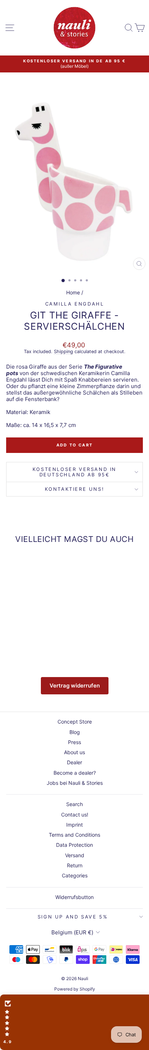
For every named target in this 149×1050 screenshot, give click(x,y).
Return (74, 865)
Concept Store (75, 721)
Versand (74, 855)
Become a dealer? (75, 773)
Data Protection (74, 845)
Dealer (74, 762)
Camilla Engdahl (74, 304)
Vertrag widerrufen (75, 685)
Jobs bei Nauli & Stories (75, 783)
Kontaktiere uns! (75, 489)
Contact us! (74, 814)
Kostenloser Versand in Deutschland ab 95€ (74, 471)
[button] (74, 1022)
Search (74, 804)
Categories (75, 875)
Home (73, 292)
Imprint (74, 825)
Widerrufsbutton (74, 897)
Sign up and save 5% (73, 917)
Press (74, 742)
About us (74, 752)
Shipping (63, 351)
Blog (74, 732)
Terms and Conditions (74, 835)
